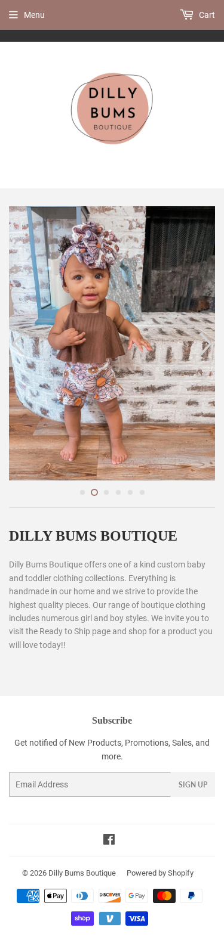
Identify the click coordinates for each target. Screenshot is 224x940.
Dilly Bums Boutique (82, 872)
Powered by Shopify (160, 872)
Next (207, 343)
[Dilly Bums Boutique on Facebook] (109, 841)
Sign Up (193, 784)
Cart (206, 15)
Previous (16, 343)
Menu (34, 15)
